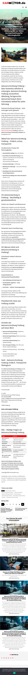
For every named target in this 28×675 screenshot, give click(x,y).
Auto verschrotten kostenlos (7, 492)
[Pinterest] (13, 504)
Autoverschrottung (6, 130)
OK (14, 672)
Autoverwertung (17, 494)
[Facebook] (7, 504)
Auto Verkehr (18, 21)
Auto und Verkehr (10, 21)
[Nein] (26, 671)
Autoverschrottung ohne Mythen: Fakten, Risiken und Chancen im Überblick (14, 572)
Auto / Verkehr (5, 17)
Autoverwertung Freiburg (7, 495)
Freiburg (3, 497)
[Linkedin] (19, 504)
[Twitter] (10, 504)
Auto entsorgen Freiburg (10, 490)
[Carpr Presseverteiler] (4, 38)
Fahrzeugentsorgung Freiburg (19, 495)
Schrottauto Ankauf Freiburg (12, 497)
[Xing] (12, 657)
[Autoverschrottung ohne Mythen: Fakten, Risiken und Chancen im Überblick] (14, 563)
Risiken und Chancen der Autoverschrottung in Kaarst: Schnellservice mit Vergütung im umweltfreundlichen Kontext (14, 541)
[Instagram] (4, 657)
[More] (22, 504)
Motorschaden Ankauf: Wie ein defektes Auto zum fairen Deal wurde (21, 509)
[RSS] (8, 657)
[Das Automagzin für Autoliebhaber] (14, 3)
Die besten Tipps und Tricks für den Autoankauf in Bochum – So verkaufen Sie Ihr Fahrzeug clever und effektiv (6, 510)
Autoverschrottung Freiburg (7, 494)
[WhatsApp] (16, 504)
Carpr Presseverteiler (11, 37)
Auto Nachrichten (18, 20)
